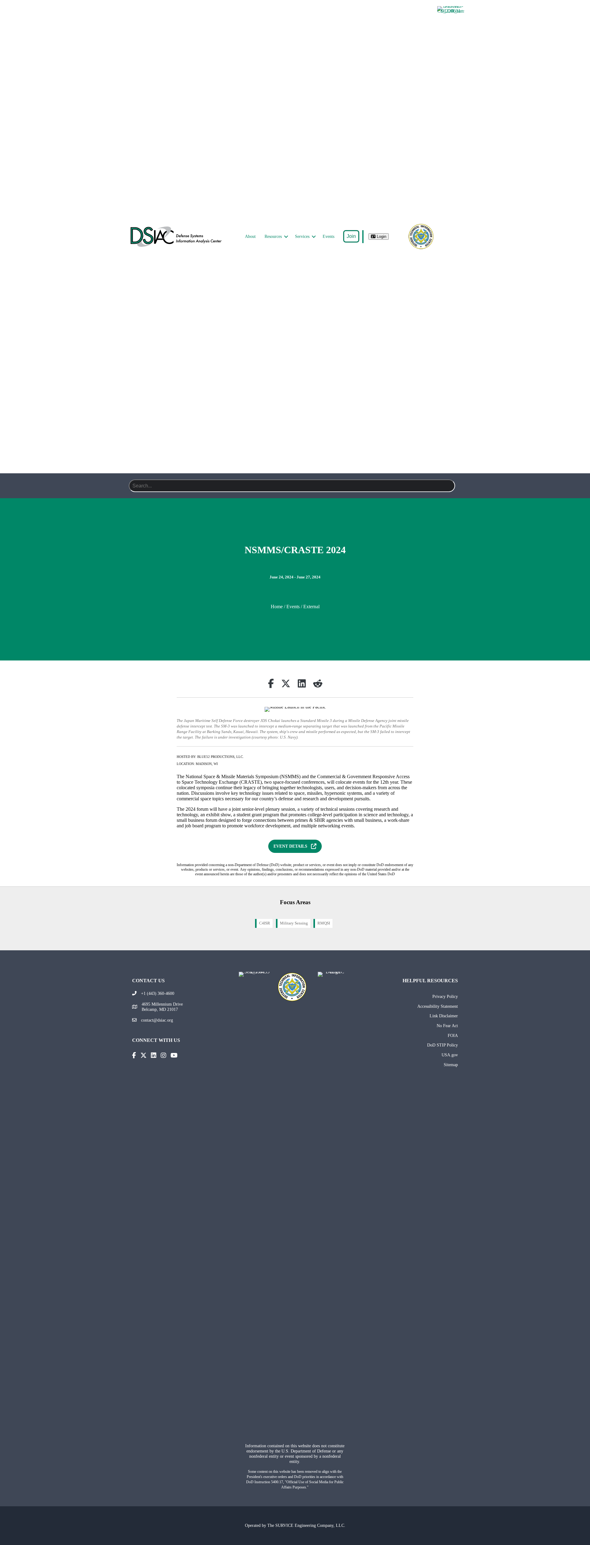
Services (302, 236)
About (250, 236)
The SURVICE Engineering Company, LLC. (306, 1525)
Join (351, 236)
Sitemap (451, 1064)
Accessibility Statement (437, 1006)
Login (381, 236)
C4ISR (264, 923)
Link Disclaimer (444, 1015)
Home (277, 606)
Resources (273, 236)
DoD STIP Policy (442, 1044)
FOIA (453, 1035)
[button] (286, 236)
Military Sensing (294, 923)
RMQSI (323, 923)
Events (328, 236)
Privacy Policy (445, 996)
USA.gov (450, 1054)
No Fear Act (447, 1025)
